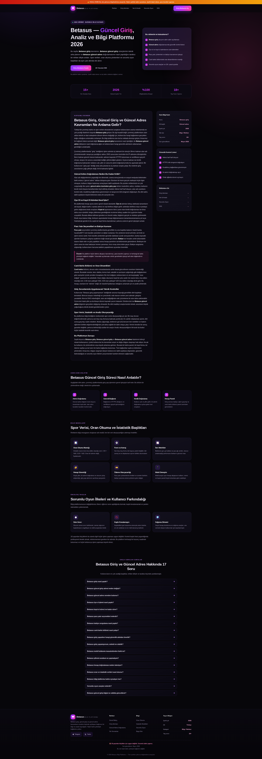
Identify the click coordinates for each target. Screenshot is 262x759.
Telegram (77, 734)
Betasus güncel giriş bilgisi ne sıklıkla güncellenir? (106, 693)
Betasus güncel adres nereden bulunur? (103, 595)
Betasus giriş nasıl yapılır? (97, 581)
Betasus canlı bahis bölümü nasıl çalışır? (103, 630)
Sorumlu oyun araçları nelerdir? (99, 686)
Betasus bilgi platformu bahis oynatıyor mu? (104, 679)
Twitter (89, 734)
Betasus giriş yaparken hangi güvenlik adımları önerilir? (108, 637)
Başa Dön (139, 731)
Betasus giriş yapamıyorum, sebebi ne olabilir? (105, 644)
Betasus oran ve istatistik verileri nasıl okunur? (105, 672)
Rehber (114, 8)
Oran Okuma (140, 720)
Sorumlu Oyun (148, 8)
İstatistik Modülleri (142, 724)
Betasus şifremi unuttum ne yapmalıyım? (103, 658)
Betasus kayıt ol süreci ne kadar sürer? (102, 609)
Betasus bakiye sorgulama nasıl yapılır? (102, 623)
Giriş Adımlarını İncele (81, 68)
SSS (158, 8)
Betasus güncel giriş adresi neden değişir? (103, 588)
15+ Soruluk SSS (101, 68)
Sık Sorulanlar (113, 731)
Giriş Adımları (124, 8)
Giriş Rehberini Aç (182, 8)
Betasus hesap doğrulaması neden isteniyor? (104, 665)
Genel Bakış (113, 720)
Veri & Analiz (137, 8)
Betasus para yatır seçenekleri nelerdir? (102, 616)
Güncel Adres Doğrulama (117, 727)
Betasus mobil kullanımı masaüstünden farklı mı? (106, 651)
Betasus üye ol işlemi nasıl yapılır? (100, 602)
